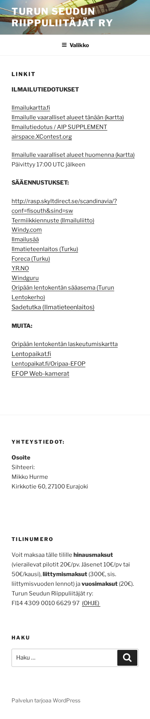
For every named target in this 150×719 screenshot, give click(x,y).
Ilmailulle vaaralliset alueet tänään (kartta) (68, 117)
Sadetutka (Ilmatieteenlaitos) (53, 307)
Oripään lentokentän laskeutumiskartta (65, 344)
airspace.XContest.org (42, 136)
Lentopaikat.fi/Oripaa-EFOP (48, 363)
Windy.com (27, 229)
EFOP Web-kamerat (40, 373)
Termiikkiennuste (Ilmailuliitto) (53, 220)
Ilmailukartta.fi (31, 107)
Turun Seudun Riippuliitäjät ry (62, 17)
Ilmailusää (25, 239)
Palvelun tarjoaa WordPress (46, 700)
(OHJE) (91, 603)
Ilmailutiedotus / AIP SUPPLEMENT (59, 127)
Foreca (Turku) (31, 258)
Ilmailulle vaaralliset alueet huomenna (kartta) (73, 154)
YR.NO (20, 268)
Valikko (79, 45)
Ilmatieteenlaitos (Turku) (45, 249)
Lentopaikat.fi (31, 354)
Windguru (25, 278)
